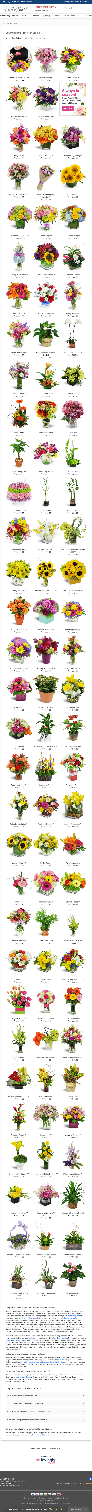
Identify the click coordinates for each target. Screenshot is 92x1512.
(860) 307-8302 (5, 1483)
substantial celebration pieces (55, 1362)
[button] (86, 1502)
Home (3, 23)
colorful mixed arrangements (16, 1340)
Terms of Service (26, 1503)
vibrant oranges (62, 1338)
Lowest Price (40, 38)
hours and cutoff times (22, 1377)
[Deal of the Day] (72, 99)
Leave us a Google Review (81, 1483)
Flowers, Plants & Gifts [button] (72, 16)
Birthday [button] (36, 16)
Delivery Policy (66, 1503)
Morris (54, 1435)
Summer (15, 16)
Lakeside (28, 1435)
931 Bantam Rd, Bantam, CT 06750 (12, 1481)
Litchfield (14, 1435)
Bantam (21, 1435)
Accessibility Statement (52, 1503)
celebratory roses (74, 1315)
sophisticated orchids (67, 1318)
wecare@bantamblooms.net (10, 1485)
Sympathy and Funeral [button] (51, 16)
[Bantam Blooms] (15, 9)
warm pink (61, 1359)
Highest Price (28, 38)
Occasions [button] (25, 16)
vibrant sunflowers (28, 1318)
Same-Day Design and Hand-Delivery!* (17, 1)
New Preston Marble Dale (41, 1435)
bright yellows (33, 1338)
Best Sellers (16, 38)
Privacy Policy (38, 1503)
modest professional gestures (31, 1362)
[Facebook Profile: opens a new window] (90, 1478)
